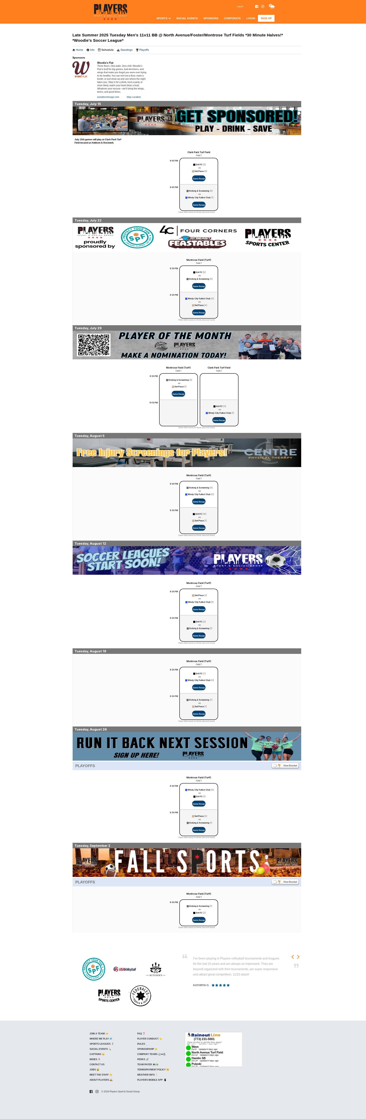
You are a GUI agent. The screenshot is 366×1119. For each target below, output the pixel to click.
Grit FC (199, 164)
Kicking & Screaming (199, 191)
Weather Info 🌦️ (147, 1074)
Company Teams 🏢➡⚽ (151, 1054)
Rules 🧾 (142, 1044)
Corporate (232, 18)
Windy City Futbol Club (199, 197)
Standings (126, 49)
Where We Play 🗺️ (101, 1038)
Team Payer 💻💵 (147, 1064)
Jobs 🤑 (94, 1069)
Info (92, 49)
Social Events (187, 18)
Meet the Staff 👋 (101, 1074)
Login (250, 18)
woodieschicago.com (108, 97)
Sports (162, 18)
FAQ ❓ (141, 1033)
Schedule (107, 49)
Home (79, 49)
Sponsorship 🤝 (147, 1049)
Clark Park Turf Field (198, 152)
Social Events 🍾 (100, 1049)
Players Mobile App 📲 (151, 1080)
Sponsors (210, 18)
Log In (240, 6)
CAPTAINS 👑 (97, 1054)
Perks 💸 (143, 1059)
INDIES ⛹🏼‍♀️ (95, 1059)
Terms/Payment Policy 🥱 (153, 1069)
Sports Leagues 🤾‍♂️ (102, 1044)
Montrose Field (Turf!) (198, 259)
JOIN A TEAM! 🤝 (99, 1033)
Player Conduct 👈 (149, 1038)
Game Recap (199, 178)
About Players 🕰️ (101, 1080)
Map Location (134, 97)
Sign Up (266, 18)
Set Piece (199, 171)
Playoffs (144, 49)
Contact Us (97, 1064)
